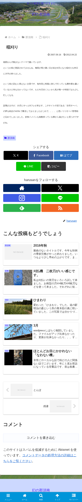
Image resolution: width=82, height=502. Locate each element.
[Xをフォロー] (60, 188)
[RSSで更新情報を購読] (60, 208)
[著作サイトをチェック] (22, 188)
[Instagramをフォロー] (22, 198)
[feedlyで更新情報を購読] (22, 208)
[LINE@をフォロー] (60, 198)
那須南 (11, 138)
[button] (53, 166)
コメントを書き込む (41, 437)
